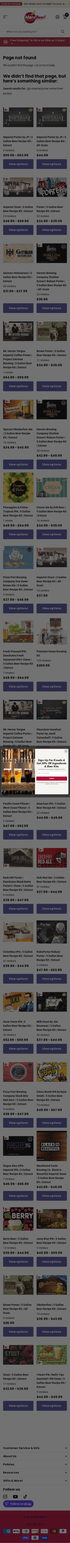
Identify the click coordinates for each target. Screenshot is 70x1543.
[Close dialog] (66, 751)
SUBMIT (51, 778)
